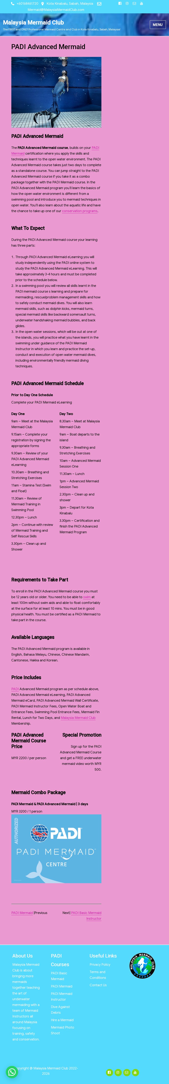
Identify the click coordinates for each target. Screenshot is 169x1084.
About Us (22, 956)
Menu (158, 25)
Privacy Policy (100, 965)
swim (87, 597)
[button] (12, 1072)
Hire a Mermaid (62, 1020)
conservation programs (79, 211)
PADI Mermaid (22, 913)
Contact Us (98, 985)
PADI (15, 689)
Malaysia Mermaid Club (33, 22)
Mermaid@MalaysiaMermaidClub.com (56, 10)
